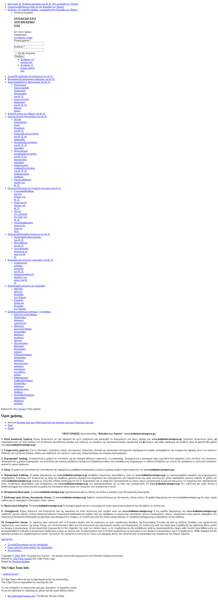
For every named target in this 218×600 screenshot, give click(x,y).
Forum (20, 304)
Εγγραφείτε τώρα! (23, 37)
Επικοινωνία (36, 6)
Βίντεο (20, 244)
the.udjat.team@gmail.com (21, 596)
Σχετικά (28, 544)
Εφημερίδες (26, 136)
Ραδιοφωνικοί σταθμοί (24, 171)
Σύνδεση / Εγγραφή (43, 9)
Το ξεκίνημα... (15, 550)
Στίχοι (26, 113)
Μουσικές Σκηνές (23, 333)
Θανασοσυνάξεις (24, 278)
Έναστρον (20, 205)
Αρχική (30, 76)
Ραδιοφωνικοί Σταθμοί (23, 384)
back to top (6, 539)
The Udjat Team (21, 558)
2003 (17, 555)
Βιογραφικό (31, 79)
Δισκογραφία (29, 82)
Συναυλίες (20, 267)
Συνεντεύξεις (27, 116)
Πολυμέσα (29, 234)
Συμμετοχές (21, 105)
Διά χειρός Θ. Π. (43, 4)
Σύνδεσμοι (29, 311)
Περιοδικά (26, 145)
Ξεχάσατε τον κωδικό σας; (27, 61)
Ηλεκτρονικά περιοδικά (25, 157)
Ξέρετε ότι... (20, 215)
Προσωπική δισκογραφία (21, 91)
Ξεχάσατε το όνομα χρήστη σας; (27, 68)
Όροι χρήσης (30, 547)
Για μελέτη (34, 188)
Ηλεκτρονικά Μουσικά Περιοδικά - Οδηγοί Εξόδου (23, 359)
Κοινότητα (26, 285)
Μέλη (20, 293)
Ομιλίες (22, 182)
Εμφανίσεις (30, 260)
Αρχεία (21, 252)
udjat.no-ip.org (10, 574)
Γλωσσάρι (24, 195)
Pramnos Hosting (21, 561)
